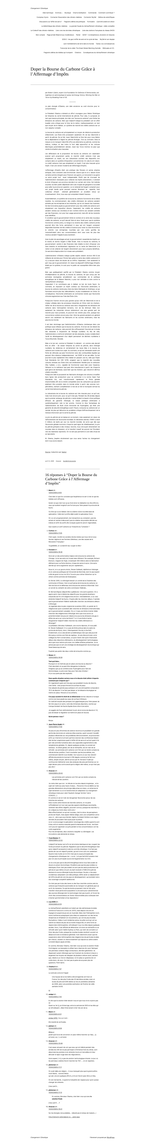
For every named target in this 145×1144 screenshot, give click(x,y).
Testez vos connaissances (105, 44)
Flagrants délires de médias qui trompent (58, 52)
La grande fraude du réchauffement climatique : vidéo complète (91, 26)
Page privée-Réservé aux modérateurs (60, 35)
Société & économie (69, 461)
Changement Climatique (39, 8)
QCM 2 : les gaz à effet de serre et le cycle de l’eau (80, 39)
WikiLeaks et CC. (108, 48)
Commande (92, 13)
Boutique (68, 13)
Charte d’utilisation (79, 13)
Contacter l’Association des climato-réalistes (66, 17)
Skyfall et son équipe (107, 39)
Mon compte (40, 35)
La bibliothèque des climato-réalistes (54, 26)
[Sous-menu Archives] (62, 12)
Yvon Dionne (53, 838)
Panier (78, 35)
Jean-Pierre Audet (55, 724)
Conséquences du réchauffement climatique (98, 52)
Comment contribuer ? (106, 13)
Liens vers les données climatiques (68, 30)
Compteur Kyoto (42, 17)
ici (49, 990)
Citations (78, 52)
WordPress (110, 1137)
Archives (58, 13)
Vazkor (64, 452)
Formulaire (91, 22)
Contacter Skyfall (90, 17)
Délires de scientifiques (106, 17)
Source (47, 452)
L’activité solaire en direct (105, 22)
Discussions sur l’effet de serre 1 (50, 22)
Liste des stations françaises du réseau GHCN (98, 30)
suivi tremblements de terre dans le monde (79, 44)
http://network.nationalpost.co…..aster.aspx (64, 1117)
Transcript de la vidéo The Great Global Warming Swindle (80, 48)
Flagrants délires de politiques (74, 22)
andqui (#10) (53, 1018)
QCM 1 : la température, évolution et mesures (98, 35)
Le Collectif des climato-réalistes (42, 30)
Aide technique (48, 13)
